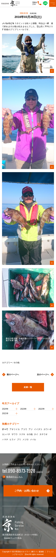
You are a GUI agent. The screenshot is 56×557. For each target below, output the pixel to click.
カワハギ (47, 429)
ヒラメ (13, 439)
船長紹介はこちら (14, 477)
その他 (30, 434)
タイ (36, 434)
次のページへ (43, 374)
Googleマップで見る (13, 538)
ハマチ (5, 439)
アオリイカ (15, 429)
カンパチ (6, 434)
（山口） (23, 472)
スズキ (22, 434)
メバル (33, 439)
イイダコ (38, 429)
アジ (31, 429)
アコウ (24, 429)
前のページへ (13, 374)
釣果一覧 (28, 387)
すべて (5, 429)
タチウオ (43, 434)
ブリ (19, 439)
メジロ (25, 439)
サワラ (15, 434)
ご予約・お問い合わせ (26, 490)
